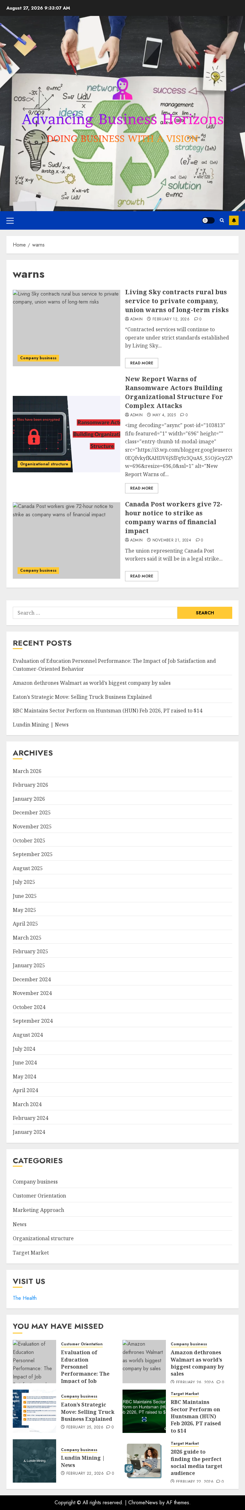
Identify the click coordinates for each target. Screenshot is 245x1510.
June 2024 (25, 1062)
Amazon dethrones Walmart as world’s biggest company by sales (92, 682)
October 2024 (29, 1007)
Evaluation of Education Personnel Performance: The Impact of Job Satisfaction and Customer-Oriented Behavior (87, 1377)
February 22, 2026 (85, 1473)
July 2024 (24, 1048)
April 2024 (25, 1090)
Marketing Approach (38, 1209)
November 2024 (32, 993)
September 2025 (33, 854)
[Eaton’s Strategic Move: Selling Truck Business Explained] (34, 1411)
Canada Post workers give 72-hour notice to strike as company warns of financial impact (173, 517)
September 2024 (33, 1020)
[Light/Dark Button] (208, 220)
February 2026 (30, 784)
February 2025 (30, 951)
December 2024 (32, 979)
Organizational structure (44, 464)
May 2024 (24, 1076)
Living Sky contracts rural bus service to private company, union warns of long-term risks (177, 301)
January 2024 (29, 1131)
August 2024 (28, 1034)
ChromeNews (143, 1502)
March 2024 (27, 1104)
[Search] (222, 220)
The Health (25, 1298)
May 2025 (24, 909)
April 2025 (25, 923)
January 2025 (29, 965)
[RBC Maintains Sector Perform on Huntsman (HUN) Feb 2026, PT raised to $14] (144, 1411)
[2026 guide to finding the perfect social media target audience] (144, 1461)
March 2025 (27, 937)
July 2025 (24, 881)
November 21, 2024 (171, 540)
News (19, 1224)
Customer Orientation (39, 1195)
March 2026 (27, 771)
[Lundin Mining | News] (34, 1461)
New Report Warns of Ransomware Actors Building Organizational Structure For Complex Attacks (174, 392)
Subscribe (234, 220)
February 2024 (30, 1117)
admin (136, 319)
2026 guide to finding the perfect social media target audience (196, 1462)
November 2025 (32, 826)
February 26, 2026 (195, 1382)
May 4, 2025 (164, 415)
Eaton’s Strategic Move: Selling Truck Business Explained (82, 696)
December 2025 (32, 812)
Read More (141, 363)
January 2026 (29, 798)
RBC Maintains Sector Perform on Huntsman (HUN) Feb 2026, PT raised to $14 (107, 710)
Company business (38, 358)
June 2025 (25, 895)
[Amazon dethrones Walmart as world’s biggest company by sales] (144, 1361)
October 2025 (29, 840)
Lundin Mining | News (41, 724)
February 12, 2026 (170, 319)
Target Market (31, 1252)
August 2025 (28, 868)
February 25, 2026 (84, 1427)
